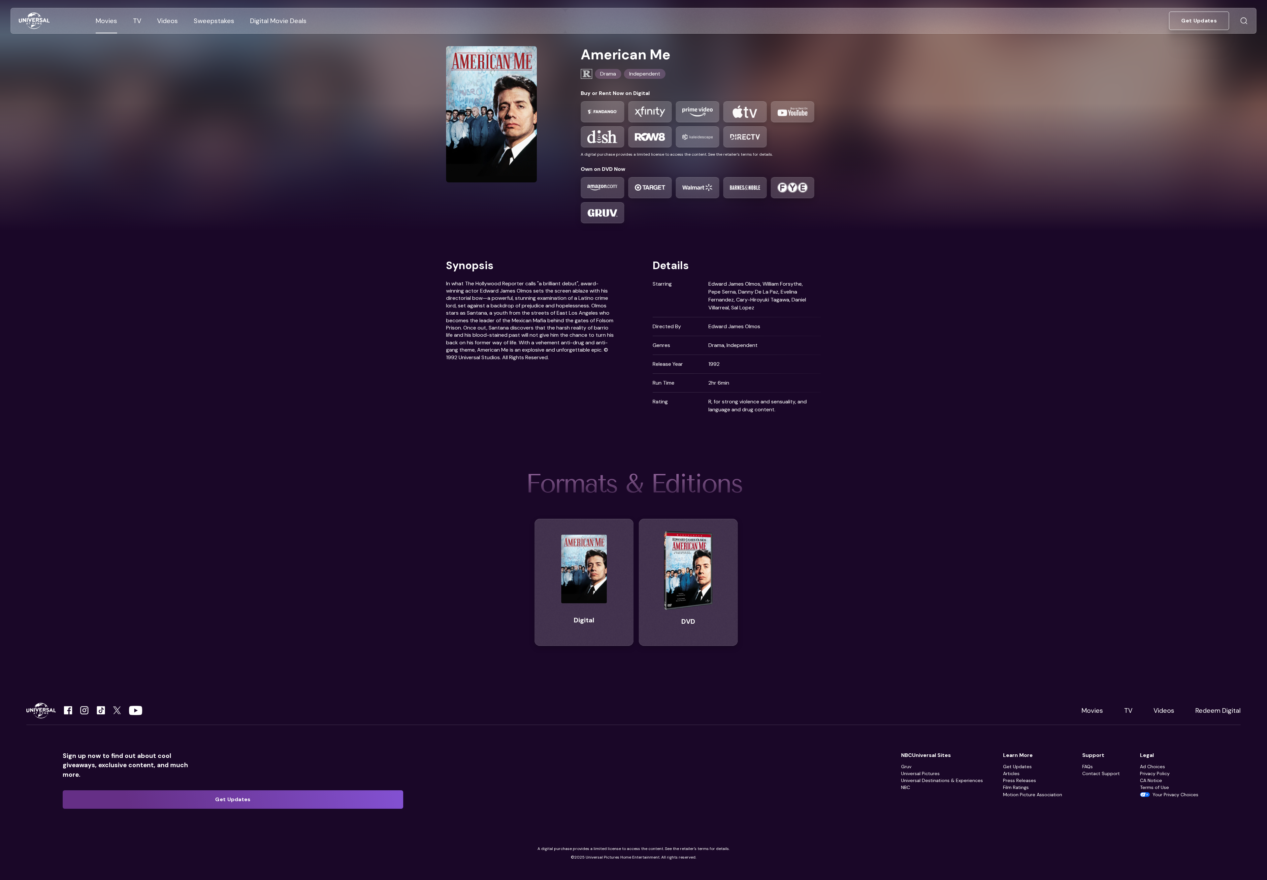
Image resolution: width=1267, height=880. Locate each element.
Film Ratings (1016, 787)
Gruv (906, 767)
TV (1128, 710)
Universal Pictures (920, 773)
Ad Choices (1152, 767)
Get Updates (1017, 767)
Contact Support (1101, 773)
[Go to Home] (34, 21)
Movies (1092, 710)
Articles (1011, 773)
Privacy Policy (1155, 773)
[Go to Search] (1244, 20)
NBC (905, 787)
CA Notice (1151, 780)
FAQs (1087, 767)
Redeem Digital (1218, 710)
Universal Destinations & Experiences (942, 780)
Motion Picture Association (1032, 795)
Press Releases (1019, 780)
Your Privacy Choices (1175, 795)
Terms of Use (1154, 787)
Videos (1163, 710)
